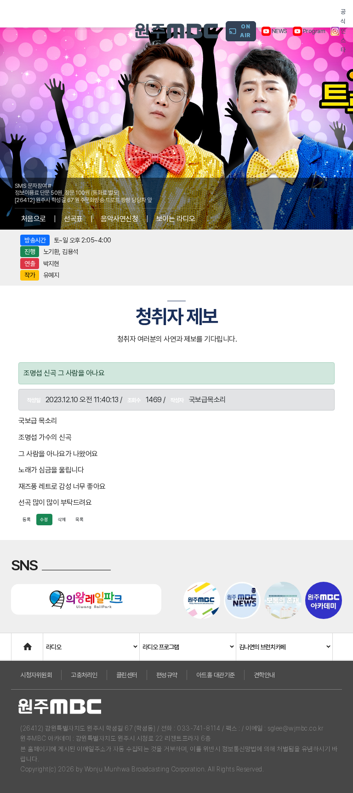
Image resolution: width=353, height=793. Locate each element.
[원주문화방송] (176, 31)
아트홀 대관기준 (215, 675)
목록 (79, 519)
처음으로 (33, 218)
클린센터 (126, 675)
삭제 (62, 519)
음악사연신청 (119, 218)
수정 (44, 519)
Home (20, 642)
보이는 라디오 (175, 218)
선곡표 (73, 218)
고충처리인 (84, 675)
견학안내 (264, 675)
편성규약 (166, 675)
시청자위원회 (36, 675)
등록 (27, 519)
